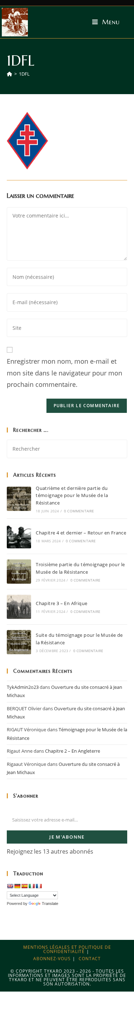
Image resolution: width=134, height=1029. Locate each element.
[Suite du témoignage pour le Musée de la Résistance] (19, 642)
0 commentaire (79, 510)
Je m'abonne (66, 837)
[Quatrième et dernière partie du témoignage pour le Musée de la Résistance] (19, 499)
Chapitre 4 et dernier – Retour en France (81, 532)
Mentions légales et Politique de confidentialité (67, 949)
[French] (38, 886)
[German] (17, 886)
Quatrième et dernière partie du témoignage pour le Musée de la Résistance (72, 495)
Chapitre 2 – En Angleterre (72, 751)
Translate (50, 903)
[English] (10, 886)
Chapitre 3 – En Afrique (61, 603)
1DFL (24, 74)
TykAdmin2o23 (23, 687)
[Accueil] (9, 74)
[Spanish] (24, 886)
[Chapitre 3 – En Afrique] (19, 607)
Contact (90, 959)
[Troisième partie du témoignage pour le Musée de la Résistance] (19, 571)
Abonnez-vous (52, 959)
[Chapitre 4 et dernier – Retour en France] (19, 536)
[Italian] (31, 886)
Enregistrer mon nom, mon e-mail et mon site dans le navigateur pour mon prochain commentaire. (64, 373)
